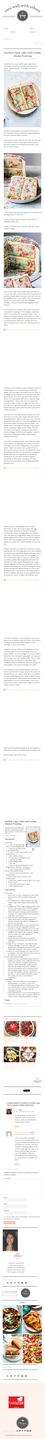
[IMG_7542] (22, 181)
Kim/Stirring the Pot (22, 1132)
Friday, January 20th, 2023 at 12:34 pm (24, 1111)
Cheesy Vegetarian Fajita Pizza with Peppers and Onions (27, 1040)
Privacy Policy (7, 1367)
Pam (16, 1110)
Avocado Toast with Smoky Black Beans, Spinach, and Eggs (10, 1066)
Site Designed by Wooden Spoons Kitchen (18, 1435)
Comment (7, 1178)
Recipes (12, 32)
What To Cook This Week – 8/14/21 (28, 1065)
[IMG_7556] (22, 716)
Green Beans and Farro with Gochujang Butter (18, 39)
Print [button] (33, 850)
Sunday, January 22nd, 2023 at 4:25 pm (25, 1134)
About (32, 28)
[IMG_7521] (22, 260)
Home (6, 28)
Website (6, 1210)
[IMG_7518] (22, 356)
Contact (33, 32)
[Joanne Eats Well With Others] (22, 11)
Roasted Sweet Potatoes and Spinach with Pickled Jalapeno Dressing (31, 43)
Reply (16, 1126)
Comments (32, 59)
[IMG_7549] (22, 495)
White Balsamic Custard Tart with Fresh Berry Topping (11, 1040)
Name (6, 1197)
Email (6, 1204)
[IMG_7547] (22, 786)
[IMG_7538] (22, 607)
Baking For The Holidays (19, 1003)
